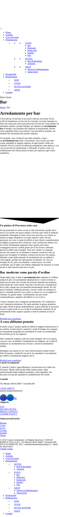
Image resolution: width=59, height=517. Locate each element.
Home (8, 32)
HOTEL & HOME (22, 86)
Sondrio (3, 433)
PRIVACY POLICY (9, 411)
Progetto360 (10, 74)
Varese (3, 435)
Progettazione (11, 40)
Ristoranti (31, 48)
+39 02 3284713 (7, 388)
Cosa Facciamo (12, 37)
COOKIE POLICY (8, 414)
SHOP (28, 67)
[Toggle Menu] (1, 28)
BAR (16, 80)
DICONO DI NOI (8, 409)
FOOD (28, 43)
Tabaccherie (32, 72)
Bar (29, 45)
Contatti (8, 92)
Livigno (3, 430)
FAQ (2, 406)
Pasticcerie (32, 50)
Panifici (30, 53)
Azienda (9, 35)
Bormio (3, 423)
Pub (29, 55)
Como (2, 425)
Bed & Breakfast (34, 61)
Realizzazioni (11, 77)
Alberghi (31, 63)
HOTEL (29, 59)
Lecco (2, 428)
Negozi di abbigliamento (38, 69)
